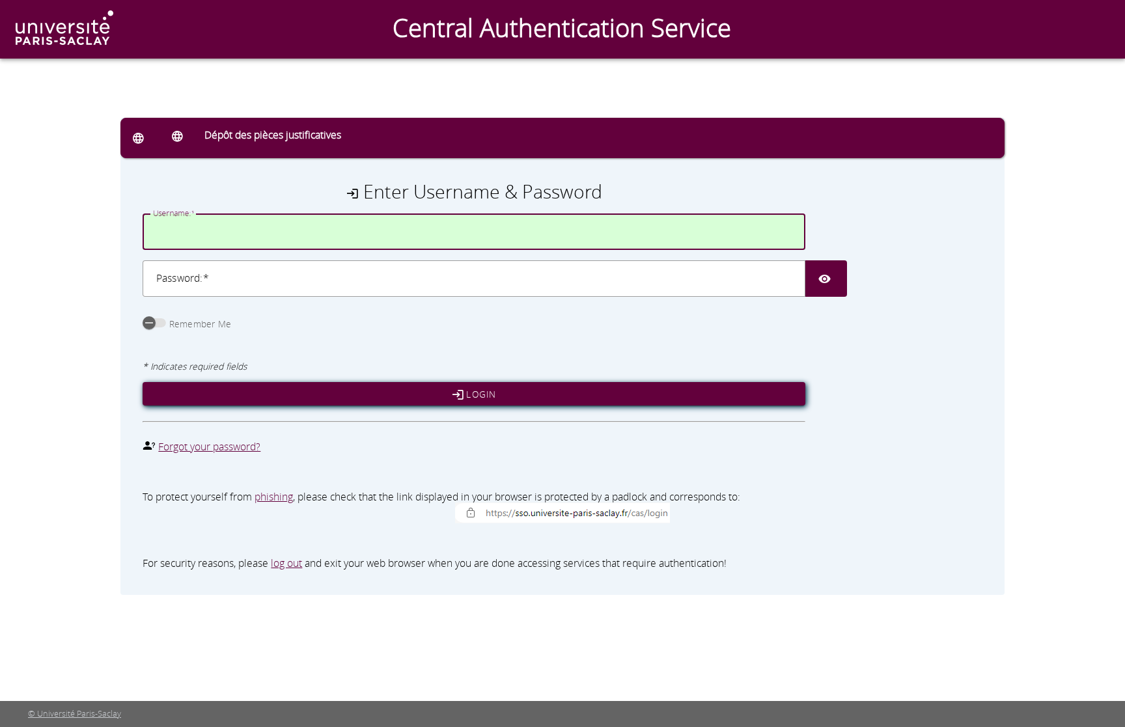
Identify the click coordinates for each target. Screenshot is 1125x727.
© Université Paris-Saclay (74, 713)
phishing (274, 496)
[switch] (154, 322)
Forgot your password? (209, 446)
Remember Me (200, 324)
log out (286, 563)
